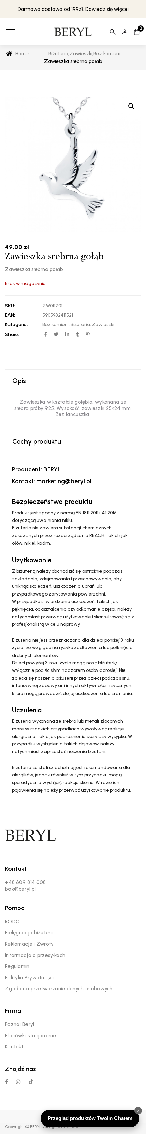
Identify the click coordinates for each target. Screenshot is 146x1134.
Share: (12, 334)
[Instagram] (18, 1081)
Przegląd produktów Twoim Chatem (90, 1118)
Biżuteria (80, 324)
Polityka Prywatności (29, 978)
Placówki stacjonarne (30, 1036)
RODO (12, 922)
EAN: (10, 315)
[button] (131, 106)
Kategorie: (16, 324)
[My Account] (125, 31)
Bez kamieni (55, 324)
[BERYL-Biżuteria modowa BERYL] (72, 31)
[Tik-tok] (31, 1081)
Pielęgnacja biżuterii (29, 933)
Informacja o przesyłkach (35, 955)
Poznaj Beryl (19, 1024)
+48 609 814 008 (25, 882)
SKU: (10, 306)
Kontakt (14, 1047)
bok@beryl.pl (20, 889)
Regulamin (17, 966)
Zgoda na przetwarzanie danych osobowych (59, 989)
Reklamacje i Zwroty (29, 944)
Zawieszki (103, 324)
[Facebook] (6, 1081)
